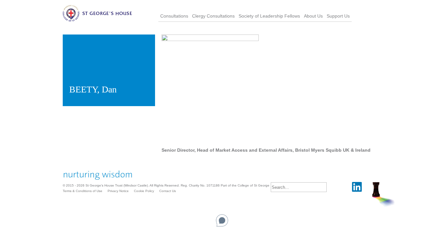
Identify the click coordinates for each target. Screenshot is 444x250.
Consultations (174, 16)
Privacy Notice (118, 191)
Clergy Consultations (213, 16)
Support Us (338, 16)
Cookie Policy (144, 191)
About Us (313, 16)
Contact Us (167, 191)
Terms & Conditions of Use (82, 191)
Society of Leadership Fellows (269, 16)
